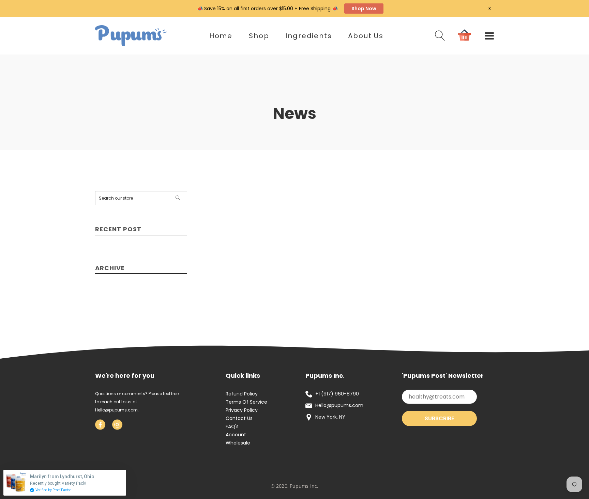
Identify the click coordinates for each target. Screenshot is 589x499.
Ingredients (308, 36)
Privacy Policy (242, 410)
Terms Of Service (246, 402)
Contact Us (239, 418)
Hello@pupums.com (116, 410)
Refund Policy (242, 393)
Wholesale (238, 442)
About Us (365, 36)
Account (236, 434)
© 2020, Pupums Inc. (294, 486)
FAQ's (232, 426)
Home (220, 36)
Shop (259, 36)
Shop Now (363, 8)
